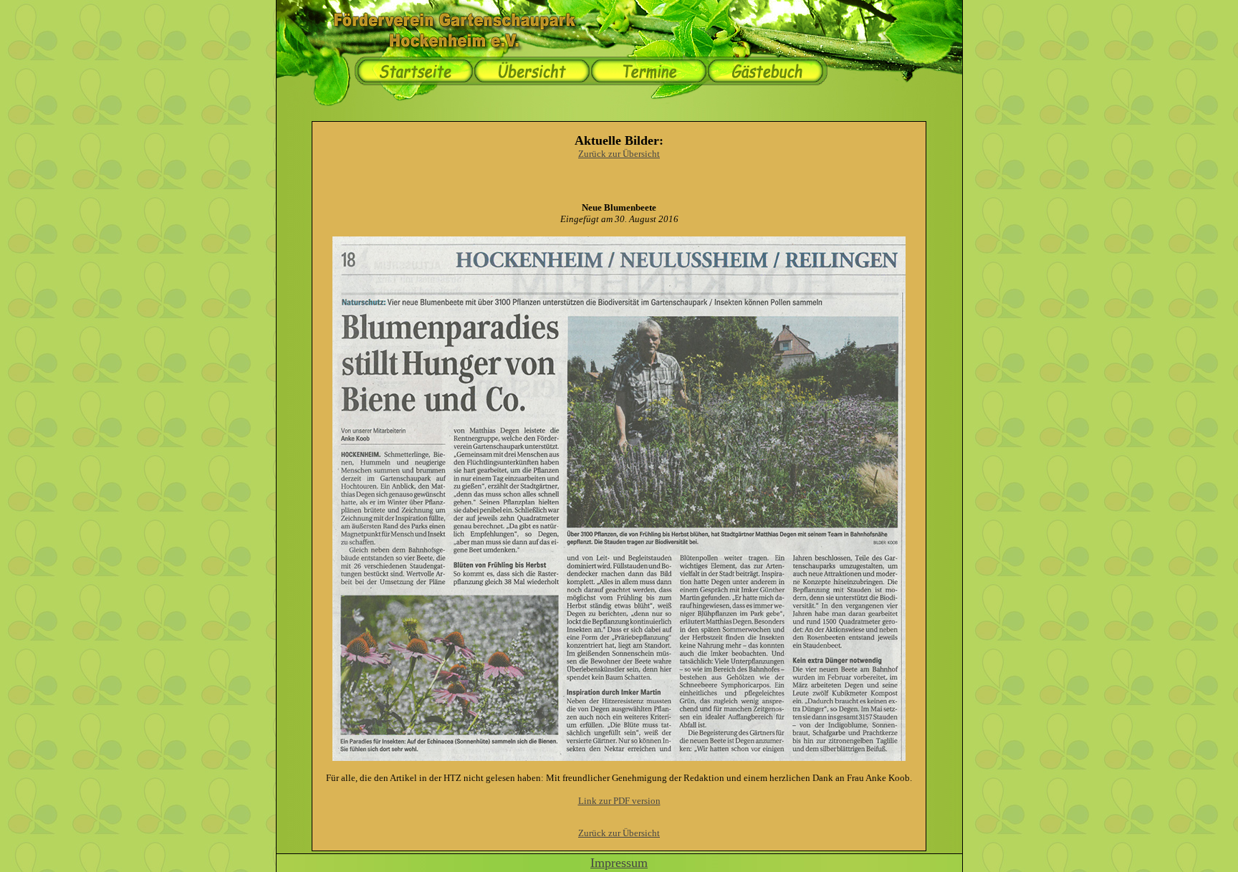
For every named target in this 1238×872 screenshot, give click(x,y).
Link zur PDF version (619, 800)
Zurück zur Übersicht (619, 153)
